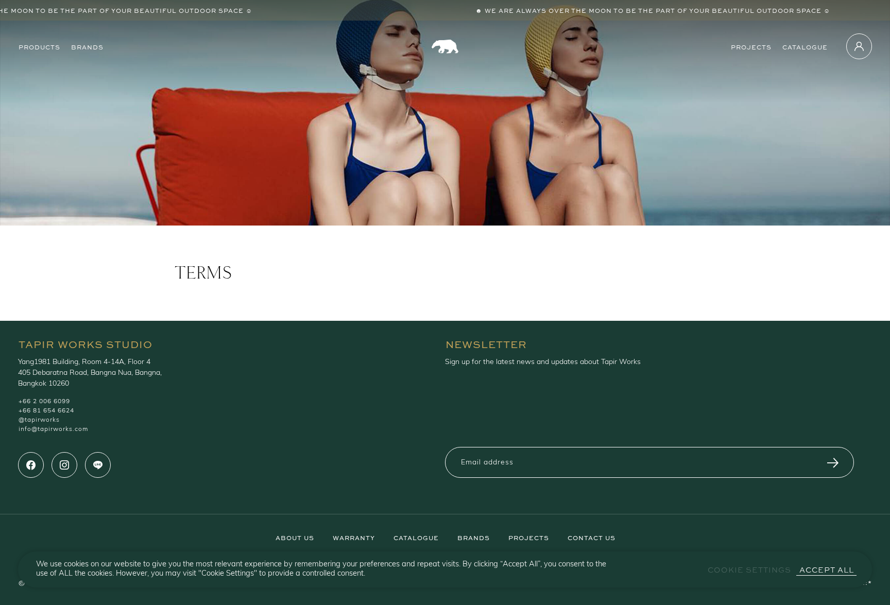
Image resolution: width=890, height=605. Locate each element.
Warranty (354, 537)
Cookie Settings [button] (749, 570)
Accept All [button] (826, 570)
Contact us (591, 537)
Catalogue (805, 46)
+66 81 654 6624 (46, 411)
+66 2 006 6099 (44, 402)
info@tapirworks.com (53, 429)
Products (39, 46)
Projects (751, 46)
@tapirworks (39, 420)
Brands (87, 46)
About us (295, 537)
